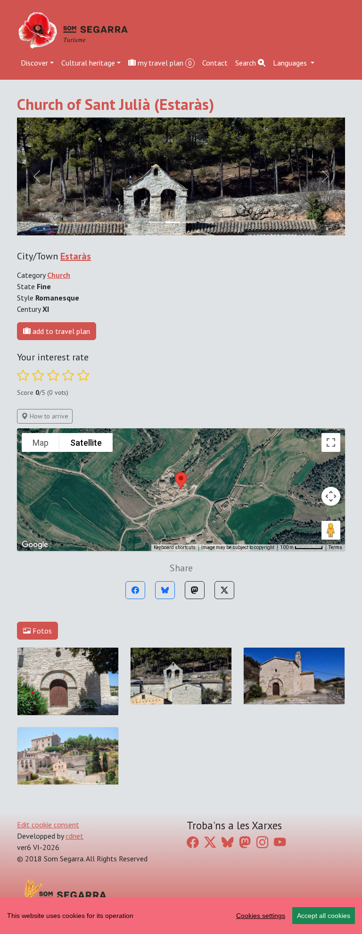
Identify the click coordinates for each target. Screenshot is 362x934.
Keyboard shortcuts (175, 547)
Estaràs (75, 256)
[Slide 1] (172, 222)
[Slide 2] (189, 222)
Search (246, 62)
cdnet (74, 836)
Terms (335, 547)
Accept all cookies (323, 915)
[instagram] (262, 842)
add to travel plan (60, 331)
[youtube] (280, 842)
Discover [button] (34, 62)
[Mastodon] (195, 590)
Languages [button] (291, 62)
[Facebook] (135, 590)
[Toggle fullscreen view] (330, 442)
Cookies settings (260, 915)
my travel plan (164, 62)
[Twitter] (224, 590)
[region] (181, 915)
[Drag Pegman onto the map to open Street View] (330, 530)
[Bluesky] (165, 590)
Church (58, 275)
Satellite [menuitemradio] (86, 443)
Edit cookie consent (48, 824)
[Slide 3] (206, 222)
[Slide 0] (155, 222)
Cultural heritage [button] (88, 62)
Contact (215, 62)
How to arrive (48, 416)
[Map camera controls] (330, 496)
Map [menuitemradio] (41, 443)
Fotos (41, 630)
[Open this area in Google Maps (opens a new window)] (34, 545)
